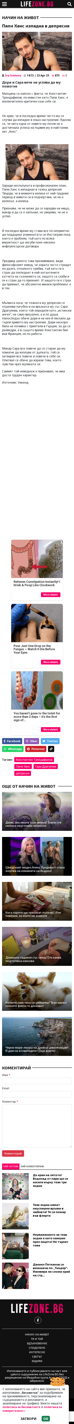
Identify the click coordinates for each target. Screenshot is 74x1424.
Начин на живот (20, 17)
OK (45, 1418)
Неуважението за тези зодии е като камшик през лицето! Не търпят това (50, 1240)
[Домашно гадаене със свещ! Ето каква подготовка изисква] (37, 946)
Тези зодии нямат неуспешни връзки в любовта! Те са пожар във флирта (49, 1210)
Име (6, 1075)
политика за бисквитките (21, 1407)
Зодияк (37, 1361)
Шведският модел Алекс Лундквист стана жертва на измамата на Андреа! (35, 869)
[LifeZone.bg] (37, 1308)
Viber (33, 741)
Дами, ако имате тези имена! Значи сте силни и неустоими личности (33, 824)
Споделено (37, 1347)
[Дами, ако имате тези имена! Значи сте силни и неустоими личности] (37, 811)
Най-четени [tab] (10, 1166)
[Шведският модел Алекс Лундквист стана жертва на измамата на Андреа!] (37, 856)
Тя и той (37, 1338)
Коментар (10, 1101)
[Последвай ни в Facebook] (37, 1320)
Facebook (13, 741)
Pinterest (38, 749)
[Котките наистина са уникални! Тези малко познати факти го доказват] (37, 991)
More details (50, 594)
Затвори (28, 1418)
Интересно (37, 1352)
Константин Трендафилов (34, 760)
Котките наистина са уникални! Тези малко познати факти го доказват (36, 1004)
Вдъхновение (37, 1343)
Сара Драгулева (45, 766)
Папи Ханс (23, 766)
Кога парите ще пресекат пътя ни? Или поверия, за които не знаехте (33, 914)
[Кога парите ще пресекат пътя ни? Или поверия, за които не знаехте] (37, 901)
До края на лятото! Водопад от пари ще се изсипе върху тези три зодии (50, 1180)
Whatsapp (15, 749)
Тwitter (52, 741)
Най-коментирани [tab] (32, 1166)
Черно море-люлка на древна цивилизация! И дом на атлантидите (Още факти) (37, 1049)
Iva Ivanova (13, 75)
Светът (37, 1356)
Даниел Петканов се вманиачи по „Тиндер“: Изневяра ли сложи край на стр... (51, 1269)
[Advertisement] (37, 424)
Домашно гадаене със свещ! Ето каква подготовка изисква (33, 959)
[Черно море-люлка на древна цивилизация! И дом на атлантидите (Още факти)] (37, 1036)
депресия (22, 773)
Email (5, 1088)
